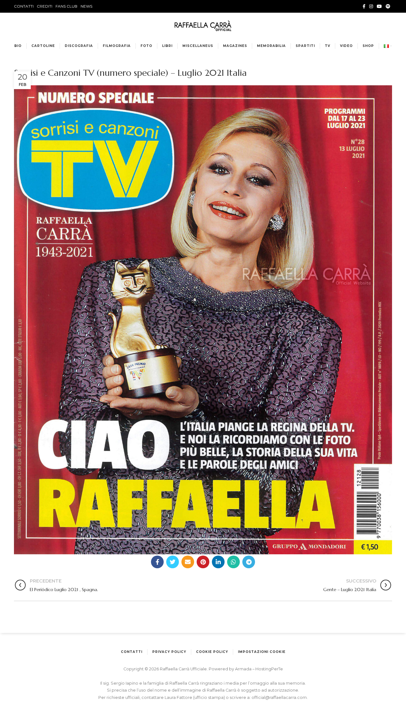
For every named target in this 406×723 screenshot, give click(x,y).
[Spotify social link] (388, 6)
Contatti (131, 652)
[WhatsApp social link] (233, 562)
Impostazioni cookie (261, 652)
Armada (243, 669)
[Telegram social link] (248, 562)
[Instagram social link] (371, 6)
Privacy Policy (169, 652)
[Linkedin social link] (218, 562)
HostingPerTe (269, 669)
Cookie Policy (212, 652)
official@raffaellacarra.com (279, 697)
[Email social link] (187, 562)
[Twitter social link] (172, 562)
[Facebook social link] (364, 6)
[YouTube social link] (379, 6)
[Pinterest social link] (203, 562)
